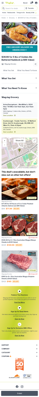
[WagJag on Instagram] (22, 386)
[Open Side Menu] (3, 3)
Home (4, 18)
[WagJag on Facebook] (17, 386)
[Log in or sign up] (36, 3)
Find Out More (19, 302)
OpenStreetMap (24, 167)
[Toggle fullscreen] (34, 140)
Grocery (12, 18)
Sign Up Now (19, 319)
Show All (20, 140)
